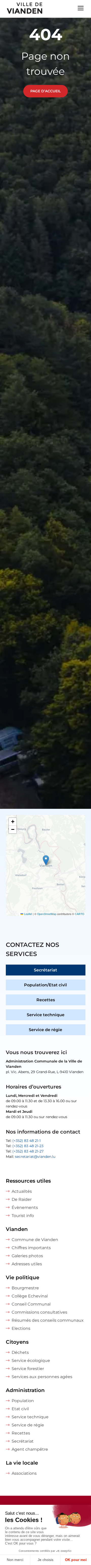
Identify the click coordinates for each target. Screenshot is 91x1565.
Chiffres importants (31, 1247)
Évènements (25, 1207)
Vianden (17, 1229)
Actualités (22, 1191)
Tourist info (23, 1215)
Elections (21, 1328)
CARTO (79, 914)
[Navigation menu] (81, 7)
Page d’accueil (45, 91)
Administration (25, 1390)
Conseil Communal (31, 1304)
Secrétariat (45, 970)
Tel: (23, 1140)
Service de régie (45, 1029)
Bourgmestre (25, 1288)
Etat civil (20, 1408)
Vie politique (22, 1277)
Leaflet (27, 914)
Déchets (20, 1352)
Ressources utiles (28, 1181)
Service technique (45, 1014)
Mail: (30, 1156)
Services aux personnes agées (42, 1376)
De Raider (22, 1199)
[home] (21, 9)
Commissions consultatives (39, 1312)
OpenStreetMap (46, 914)
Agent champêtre (30, 1449)
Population (23, 1400)
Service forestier (28, 1368)
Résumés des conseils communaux (48, 1320)
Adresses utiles (27, 1264)
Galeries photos (27, 1255)
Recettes (45, 999)
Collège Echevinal (30, 1296)
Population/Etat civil (45, 985)
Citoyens (17, 1342)
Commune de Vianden (35, 1239)
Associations (24, 1473)
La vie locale (22, 1463)
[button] (46, 860)
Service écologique (31, 1360)
